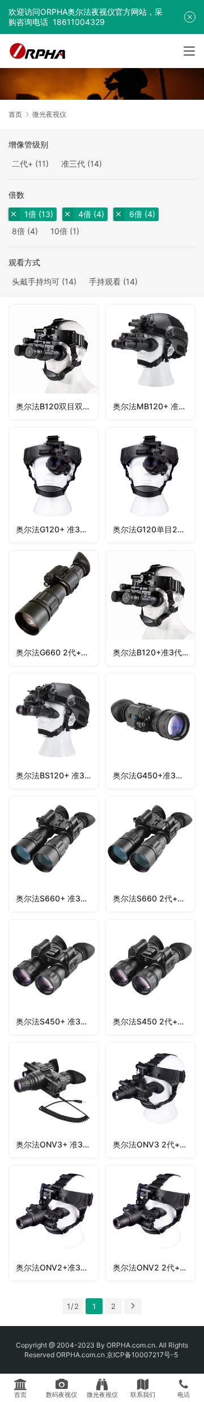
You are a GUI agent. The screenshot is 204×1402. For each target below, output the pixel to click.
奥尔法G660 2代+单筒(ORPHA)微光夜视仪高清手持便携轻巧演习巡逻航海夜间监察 (57, 652)
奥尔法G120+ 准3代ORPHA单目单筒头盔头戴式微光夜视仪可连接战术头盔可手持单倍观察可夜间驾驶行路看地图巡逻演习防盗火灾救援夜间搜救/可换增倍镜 (57, 529)
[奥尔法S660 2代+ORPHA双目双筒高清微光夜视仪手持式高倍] (150, 854)
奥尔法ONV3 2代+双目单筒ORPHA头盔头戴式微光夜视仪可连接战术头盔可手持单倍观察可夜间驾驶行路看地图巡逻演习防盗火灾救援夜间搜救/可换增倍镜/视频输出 (154, 1144)
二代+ (22, 163)
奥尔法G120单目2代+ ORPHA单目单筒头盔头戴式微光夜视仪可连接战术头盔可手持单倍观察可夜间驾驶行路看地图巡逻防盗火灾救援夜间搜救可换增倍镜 (154, 529)
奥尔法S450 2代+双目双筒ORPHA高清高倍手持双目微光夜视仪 (154, 1021)
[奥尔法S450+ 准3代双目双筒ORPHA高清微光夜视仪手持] (53, 977)
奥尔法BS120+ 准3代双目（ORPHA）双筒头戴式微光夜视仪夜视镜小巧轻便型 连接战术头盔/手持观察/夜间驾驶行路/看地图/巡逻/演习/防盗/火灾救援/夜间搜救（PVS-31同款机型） (57, 775)
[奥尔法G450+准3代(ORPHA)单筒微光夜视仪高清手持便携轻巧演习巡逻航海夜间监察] (150, 731)
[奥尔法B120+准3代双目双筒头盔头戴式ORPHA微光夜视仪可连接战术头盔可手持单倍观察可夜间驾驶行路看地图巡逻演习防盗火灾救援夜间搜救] (150, 608)
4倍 (84, 214)
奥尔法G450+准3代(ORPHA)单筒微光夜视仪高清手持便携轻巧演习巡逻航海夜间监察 (154, 775)
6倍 (135, 214)
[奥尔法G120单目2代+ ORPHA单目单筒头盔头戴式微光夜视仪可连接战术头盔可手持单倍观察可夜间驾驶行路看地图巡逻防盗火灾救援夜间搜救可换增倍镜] (150, 485)
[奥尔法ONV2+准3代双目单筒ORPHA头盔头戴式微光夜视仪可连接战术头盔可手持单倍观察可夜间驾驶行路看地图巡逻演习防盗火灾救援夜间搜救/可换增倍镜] (53, 1223)
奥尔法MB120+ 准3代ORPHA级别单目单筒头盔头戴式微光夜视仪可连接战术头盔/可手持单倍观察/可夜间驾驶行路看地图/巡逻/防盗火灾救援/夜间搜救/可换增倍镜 (154, 406)
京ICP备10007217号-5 (143, 1354)
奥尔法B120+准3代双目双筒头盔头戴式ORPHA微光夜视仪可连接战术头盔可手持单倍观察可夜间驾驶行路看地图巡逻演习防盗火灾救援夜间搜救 (154, 652)
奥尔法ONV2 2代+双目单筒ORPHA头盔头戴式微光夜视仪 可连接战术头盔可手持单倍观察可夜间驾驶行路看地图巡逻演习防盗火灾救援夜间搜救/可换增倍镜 (154, 1267)
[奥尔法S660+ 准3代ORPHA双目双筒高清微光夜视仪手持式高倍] (53, 854)
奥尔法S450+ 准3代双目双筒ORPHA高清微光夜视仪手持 (57, 1021)
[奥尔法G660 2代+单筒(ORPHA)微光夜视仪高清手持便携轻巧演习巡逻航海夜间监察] (53, 608)
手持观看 (105, 281)
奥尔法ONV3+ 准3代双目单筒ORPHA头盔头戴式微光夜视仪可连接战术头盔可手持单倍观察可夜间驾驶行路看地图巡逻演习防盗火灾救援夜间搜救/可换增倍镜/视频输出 (57, 1144)
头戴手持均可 (36, 281)
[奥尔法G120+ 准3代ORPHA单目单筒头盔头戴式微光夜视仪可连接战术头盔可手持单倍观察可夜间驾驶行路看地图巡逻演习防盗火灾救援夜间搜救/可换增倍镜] (53, 485)
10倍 (58, 231)
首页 (15, 114)
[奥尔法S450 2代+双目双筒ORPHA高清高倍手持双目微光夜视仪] (150, 977)
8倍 (18, 231)
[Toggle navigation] (189, 51)
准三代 (73, 163)
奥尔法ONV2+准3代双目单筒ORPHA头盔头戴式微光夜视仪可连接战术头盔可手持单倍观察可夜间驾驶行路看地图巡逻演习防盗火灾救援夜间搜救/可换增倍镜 (57, 1267)
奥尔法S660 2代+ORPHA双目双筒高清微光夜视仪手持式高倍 (154, 898)
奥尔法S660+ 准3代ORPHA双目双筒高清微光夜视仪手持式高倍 (57, 898)
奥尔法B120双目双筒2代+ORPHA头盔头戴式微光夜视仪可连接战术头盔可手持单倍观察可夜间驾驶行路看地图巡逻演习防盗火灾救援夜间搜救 (57, 406)
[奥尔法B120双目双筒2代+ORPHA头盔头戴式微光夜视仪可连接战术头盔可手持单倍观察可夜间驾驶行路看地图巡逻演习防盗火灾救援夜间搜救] (53, 362)
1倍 (30, 214)
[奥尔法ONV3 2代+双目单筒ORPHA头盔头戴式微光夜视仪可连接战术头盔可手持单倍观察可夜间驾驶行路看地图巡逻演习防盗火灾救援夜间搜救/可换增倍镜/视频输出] (150, 1100)
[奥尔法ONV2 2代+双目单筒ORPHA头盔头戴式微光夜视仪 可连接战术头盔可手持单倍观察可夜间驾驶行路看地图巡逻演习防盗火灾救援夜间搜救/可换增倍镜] (150, 1223)
